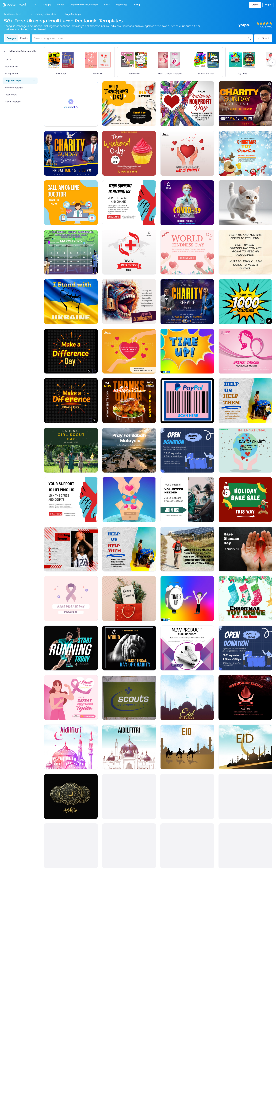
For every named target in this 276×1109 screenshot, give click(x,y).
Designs (11, 38)
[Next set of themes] (272, 62)
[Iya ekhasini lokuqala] (13, 5)
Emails (23, 38)
